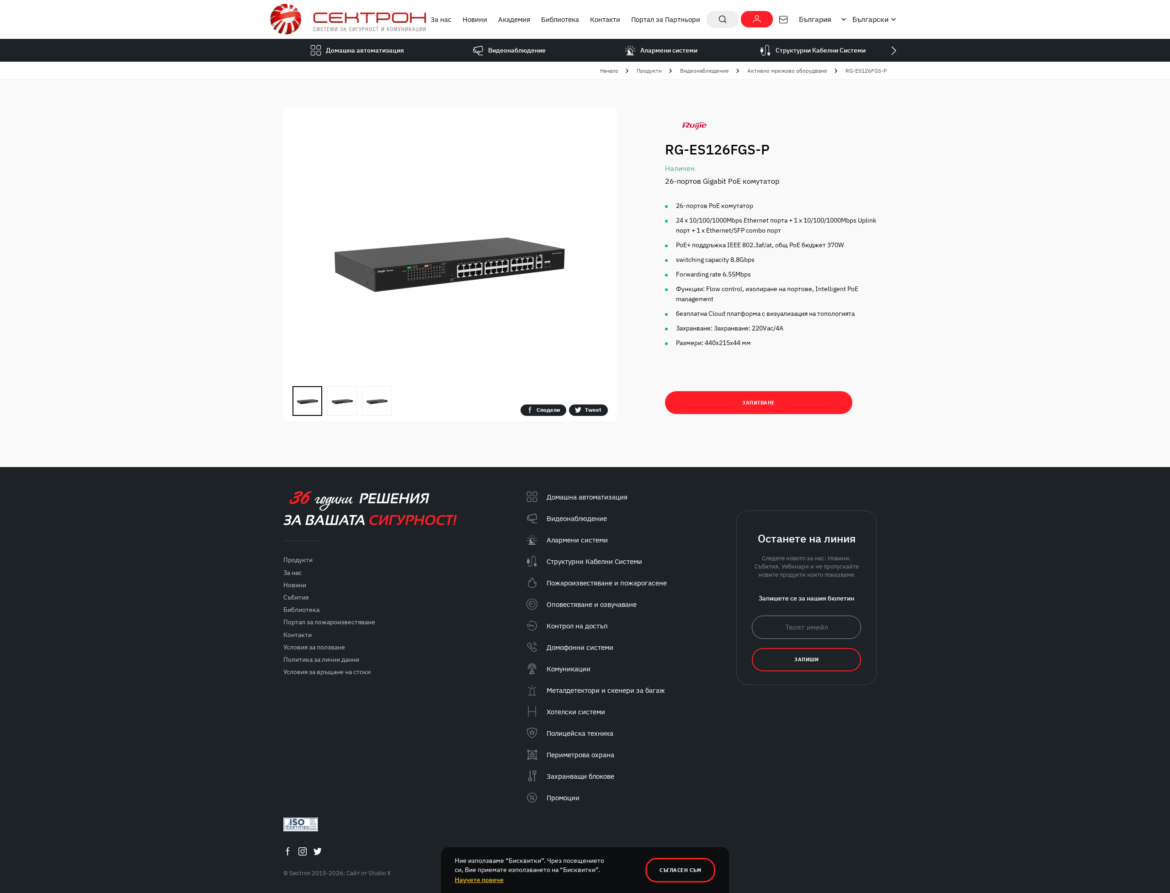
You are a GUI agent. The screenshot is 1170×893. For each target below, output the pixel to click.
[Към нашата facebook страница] (287, 851)
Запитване (758, 402)
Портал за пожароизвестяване (329, 622)
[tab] (307, 401)
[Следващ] (893, 50)
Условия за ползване (314, 647)
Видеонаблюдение (704, 70)
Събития (295, 597)
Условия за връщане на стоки (327, 672)
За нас (441, 19)
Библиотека (560, 19)
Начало (609, 70)
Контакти (605, 19)
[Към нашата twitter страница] (318, 851)
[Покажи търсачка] (723, 19)
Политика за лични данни (321, 659)
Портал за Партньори (665, 19)
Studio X (379, 873)
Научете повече (479, 880)
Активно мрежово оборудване (787, 70)
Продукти (649, 70)
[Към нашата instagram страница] (302, 851)
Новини (475, 19)
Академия (514, 19)
